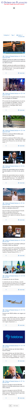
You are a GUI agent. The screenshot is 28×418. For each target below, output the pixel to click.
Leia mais (22, 73)
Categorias (6, 35)
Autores (20, 35)
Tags (12, 35)
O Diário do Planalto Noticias (11, 56)
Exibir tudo (21, 36)
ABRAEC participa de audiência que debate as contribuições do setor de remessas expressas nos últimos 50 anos (13, 61)
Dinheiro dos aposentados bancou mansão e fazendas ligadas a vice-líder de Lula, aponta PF (13, 171)
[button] (14, 8)
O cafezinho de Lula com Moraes (10, 279)
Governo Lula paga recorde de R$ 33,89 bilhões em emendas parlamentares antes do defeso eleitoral (13, 386)
